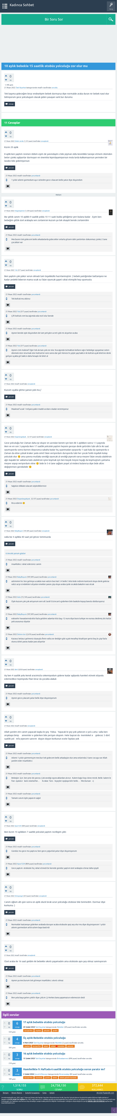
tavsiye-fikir (28, 1030)
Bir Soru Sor (54, 19)
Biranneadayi (64, 1074)
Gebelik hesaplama (32, 1093)
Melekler (60, 1027)
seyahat (38, 1030)
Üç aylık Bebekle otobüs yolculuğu (44, 1037)
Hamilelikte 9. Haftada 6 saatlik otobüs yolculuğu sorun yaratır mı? (64, 1069)
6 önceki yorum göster (16, 553)
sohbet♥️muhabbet (58, 1046)
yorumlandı (35, 176)
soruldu (55, 88)
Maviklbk (58, 1043)
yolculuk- (47, 1030)
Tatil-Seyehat (21, 88)
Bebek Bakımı (17, 1093)
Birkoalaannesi (62, 1058)
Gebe (44, 1093)
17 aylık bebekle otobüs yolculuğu (44, 1022)
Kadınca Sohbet (22, 5)
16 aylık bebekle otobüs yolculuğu (44, 1053)
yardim (55, 1030)
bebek (46, 1046)
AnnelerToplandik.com (105, 1093)
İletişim (6, 1093)
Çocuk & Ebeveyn (41, 1074)
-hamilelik (38, 1077)
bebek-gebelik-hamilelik (68, 1077)
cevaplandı (44, 141)
